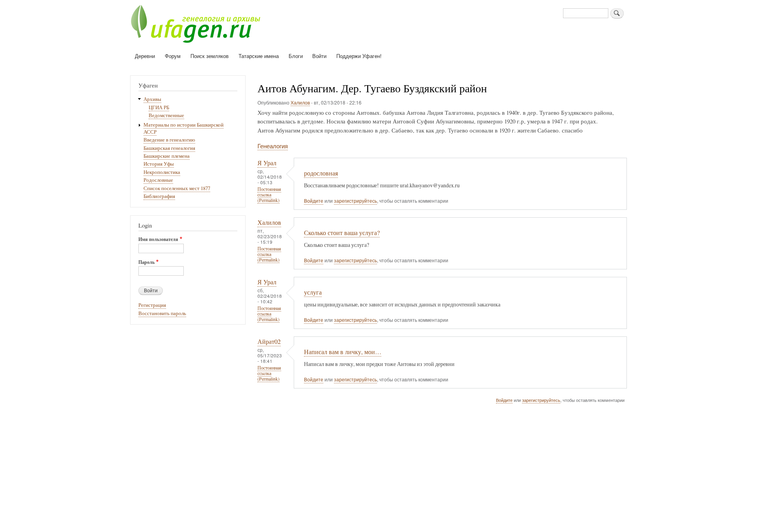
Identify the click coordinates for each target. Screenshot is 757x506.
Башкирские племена (167, 156)
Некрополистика (162, 172)
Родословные (158, 180)
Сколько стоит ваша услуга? (342, 232)
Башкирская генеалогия (169, 148)
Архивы (152, 99)
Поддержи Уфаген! (359, 56)
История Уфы (159, 164)
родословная (321, 173)
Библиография (159, 196)
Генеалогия (272, 146)
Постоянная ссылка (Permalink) (269, 194)
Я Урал (266, 163)
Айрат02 (269, 341)
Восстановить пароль (162, 313)
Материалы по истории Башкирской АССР (184, 128)
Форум (173, 56)
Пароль (146, 262)
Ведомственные (166, 115)
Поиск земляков (209, 56)
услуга (313, 292)
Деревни (145, 56)
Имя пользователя (158, 239)
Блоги (296, 56)
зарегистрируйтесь (355, 200)
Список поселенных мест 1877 (177, 188)
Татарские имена (259, 56)
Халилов (300, 102)
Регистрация (152, 305)
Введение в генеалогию (169, 139)
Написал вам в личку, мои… (342, 351)
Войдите (313, 200)
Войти (319, 56)
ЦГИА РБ (159, 107)
